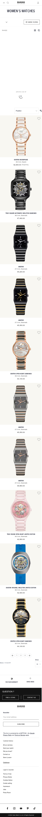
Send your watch (8, 748)
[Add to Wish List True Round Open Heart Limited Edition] (39, 493)
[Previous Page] (13, 655)
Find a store (10, 697)
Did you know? (7, 751)
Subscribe (21, 724)
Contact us (31, 697)
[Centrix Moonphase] (21, 136)
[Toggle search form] (7, 2)
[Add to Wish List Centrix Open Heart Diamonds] (39, 332)
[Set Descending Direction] (41, 111)
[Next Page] (29, 655)
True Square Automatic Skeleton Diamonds (21, 213)
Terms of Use (7, 774)
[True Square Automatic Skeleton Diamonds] (21, 190)
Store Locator (7, 757)
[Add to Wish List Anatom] (39, 225)
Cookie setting (7, 783)
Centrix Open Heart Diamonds (21, 374)
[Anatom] (21, 243)
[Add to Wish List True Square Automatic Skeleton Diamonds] (39, 172)
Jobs (4, 789)
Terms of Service (20, 735)
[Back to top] (21, 96)
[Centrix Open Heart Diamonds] (21, 350)
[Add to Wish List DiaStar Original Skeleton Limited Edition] (39, 546)
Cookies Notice (7, 780)
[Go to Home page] (21, 3)
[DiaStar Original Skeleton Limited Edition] (21, 564)
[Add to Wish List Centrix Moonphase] (39, 118)
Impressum (6, 786)
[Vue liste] (38, 30)
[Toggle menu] (3, 2)
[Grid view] (35, 30)
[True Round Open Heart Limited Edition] (21, 511)
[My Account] (38, 2)
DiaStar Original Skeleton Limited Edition (21, 588)
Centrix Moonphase (21, 160)
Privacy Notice (7, 777)
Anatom (21, 267)
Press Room (7, 792)
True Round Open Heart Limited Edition (21, 534)
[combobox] (5, 22)
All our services (8, 745)
